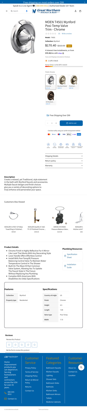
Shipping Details (51, 156)
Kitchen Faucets (52, 371)
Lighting (49, 375)
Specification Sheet (72, 256)
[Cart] (80, 11)
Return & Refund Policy (31, 381)
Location (71, 375)
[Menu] (6, 11)
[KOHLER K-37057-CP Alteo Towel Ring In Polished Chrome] (13, 215)
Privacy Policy (30, 368)
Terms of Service (31, 372)
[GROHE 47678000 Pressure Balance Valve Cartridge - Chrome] (59, 215)
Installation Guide (71, 266)
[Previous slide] (2, 2)
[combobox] (21, 11)
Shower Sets (51, 379)
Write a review (67, 33)
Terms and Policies (43, 409)
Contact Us (12, 398)
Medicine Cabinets (53, 402)
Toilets (48, 398)
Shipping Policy (31, 376)
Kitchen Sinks (51, 390)
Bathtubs (49, 386)
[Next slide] (84, 2)
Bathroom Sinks (52, 383)
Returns (28, 386)
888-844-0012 (11, 393)
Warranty (48, 165)
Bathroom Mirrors (53, 394)
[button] (26, 11)
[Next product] (82, 219)
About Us (72, 368)
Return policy (50, 161)
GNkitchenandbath (13, 409)
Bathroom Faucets (53, 368)
